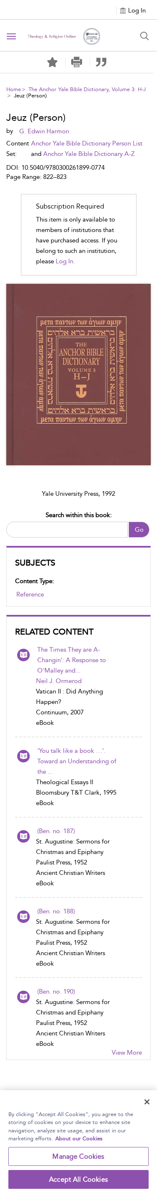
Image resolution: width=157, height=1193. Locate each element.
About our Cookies (79, 1138)
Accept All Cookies (78, 1179)
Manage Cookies (78, 1156)
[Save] (52, 62)
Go (139, 529)
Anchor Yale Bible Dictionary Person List (86, 143)
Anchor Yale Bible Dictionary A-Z (89, 154)
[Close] (147, 1102)
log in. (65, 261)
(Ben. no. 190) (56, 991)
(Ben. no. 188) (56, 911)
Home (13, 89)
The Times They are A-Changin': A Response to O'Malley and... (71, 660)
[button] (76, 62)
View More (127, 1052)
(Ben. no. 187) (56, 831)
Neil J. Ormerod (59, 681)
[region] (78, 1141)
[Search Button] (144, 36)
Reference (30, 594)
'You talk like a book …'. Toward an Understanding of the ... (76, 761)
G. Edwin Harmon (44, 131)
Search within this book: (79, 515)
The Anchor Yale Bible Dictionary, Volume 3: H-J (87, 89)
